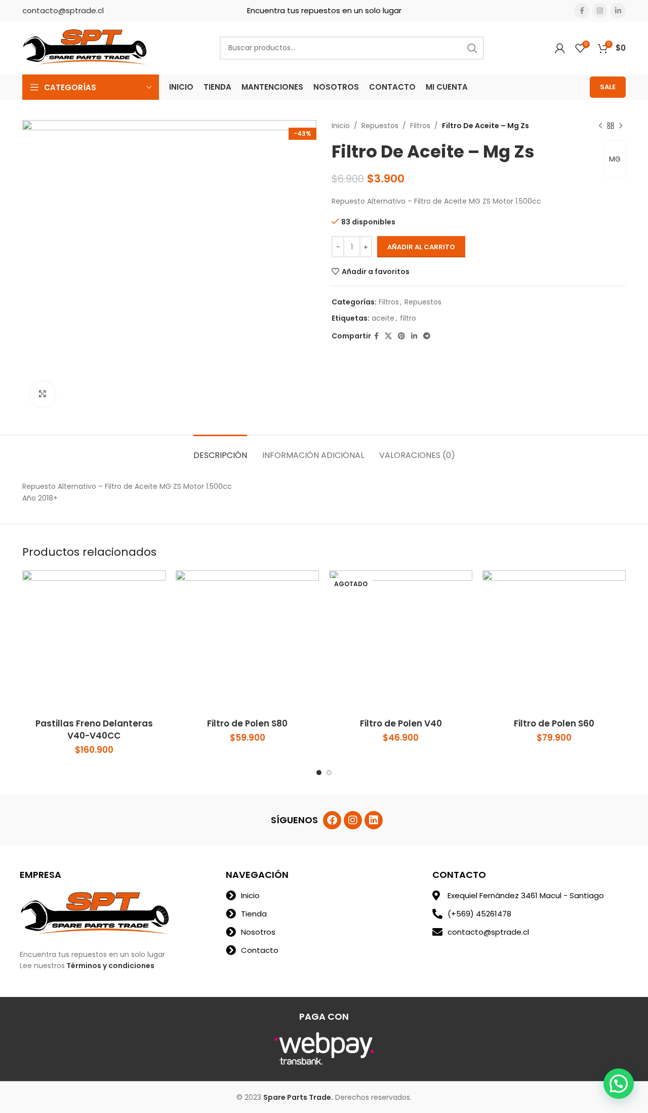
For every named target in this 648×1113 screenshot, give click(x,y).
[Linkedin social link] (618, 10)
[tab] (220, 450)
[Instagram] (353, 820)
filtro (408, 318)
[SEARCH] (472, 48)
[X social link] (388, 336)
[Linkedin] (373, 820)
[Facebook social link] (581, 10)
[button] (618, 1083)
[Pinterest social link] (401, 336)
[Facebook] (332, 820)
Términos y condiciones (110, 966)
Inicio (341, 126)
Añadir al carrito (421, 247)
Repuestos (379, 126)
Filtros (420, 126)
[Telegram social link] (426, 336)
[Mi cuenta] (560, 48)
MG (615, 159)
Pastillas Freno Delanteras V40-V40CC (94, 729)
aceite (383, 318)
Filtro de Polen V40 (401, 723)
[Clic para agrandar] (42, 394)
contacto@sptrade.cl (63, 10)
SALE (608, 87)
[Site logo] (85, 47)
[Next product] (621, 126)
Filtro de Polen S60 (554, 723)
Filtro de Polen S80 (247, 723)
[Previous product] (600, 126)
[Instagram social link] (600, 10)
